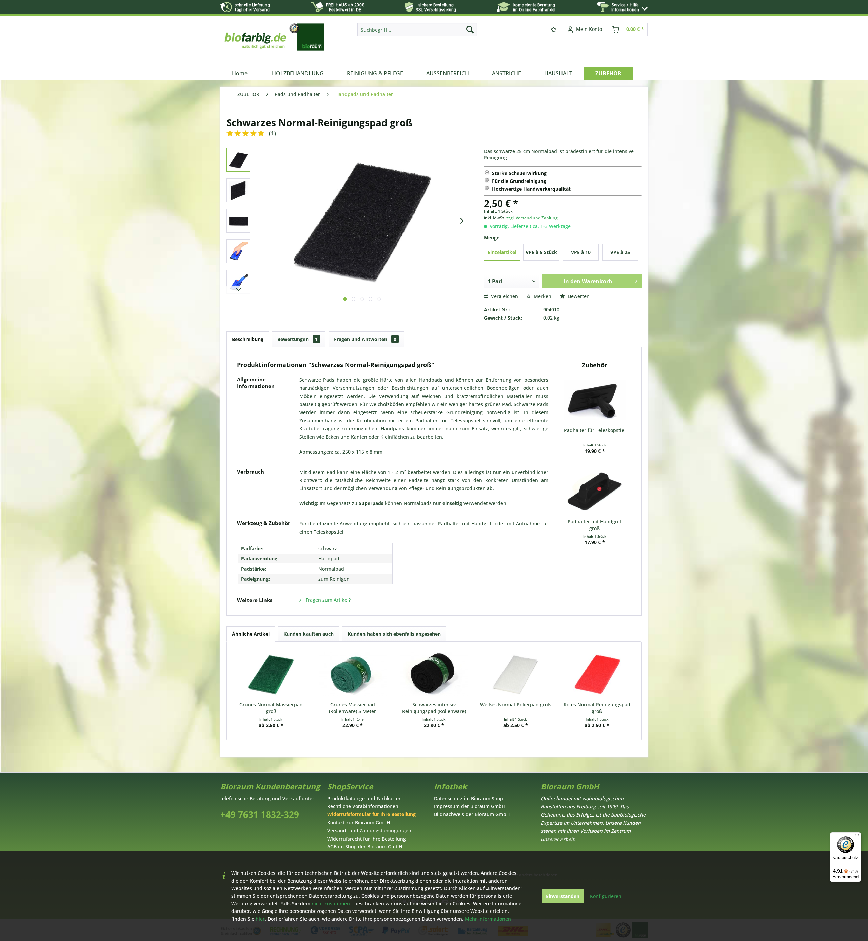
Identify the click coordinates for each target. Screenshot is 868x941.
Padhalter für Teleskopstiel (595, 430)
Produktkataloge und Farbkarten (364, 798)
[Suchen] (470, 29)
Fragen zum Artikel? (327, 600)
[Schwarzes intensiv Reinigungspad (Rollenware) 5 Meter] (434, 674)
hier (260, 919)
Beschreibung (247, 339)
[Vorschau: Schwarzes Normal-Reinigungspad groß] (238, 160)
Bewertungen (297, 339)
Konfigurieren (606, 896)
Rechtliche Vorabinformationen (362, 806)
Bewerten (578, 296)
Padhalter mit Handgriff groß (595, 525)
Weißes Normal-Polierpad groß (515, 704)
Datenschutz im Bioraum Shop (468, 798)
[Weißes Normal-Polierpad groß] (515, 674)
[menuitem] (629, 8)
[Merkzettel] (553, 29)
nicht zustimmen (331, 903)
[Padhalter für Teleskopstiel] (595, 400)
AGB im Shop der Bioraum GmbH (364, 846)
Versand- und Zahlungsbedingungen (369, 830)
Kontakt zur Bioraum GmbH (358, 822)
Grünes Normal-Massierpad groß (271, 707)
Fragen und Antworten (365, 339)
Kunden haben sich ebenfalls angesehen (394, 634)
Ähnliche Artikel (251, 634)
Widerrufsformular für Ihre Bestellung (371, 814)
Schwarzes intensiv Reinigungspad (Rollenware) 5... (434, 708)
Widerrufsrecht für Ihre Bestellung (366, 839)
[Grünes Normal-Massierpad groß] (271, 674)
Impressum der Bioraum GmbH (469, 806)
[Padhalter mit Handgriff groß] (595, 491)
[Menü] (857, 836)
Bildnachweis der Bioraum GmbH (472, 814)
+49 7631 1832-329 (259, 815)
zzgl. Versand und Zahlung (532, 218)
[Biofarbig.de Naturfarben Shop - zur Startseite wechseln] (275, 43)
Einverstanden (562, 896)
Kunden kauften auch (308, 634)
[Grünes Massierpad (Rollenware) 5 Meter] (352, 674)
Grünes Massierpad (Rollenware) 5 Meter (352, 707)
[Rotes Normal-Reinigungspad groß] (597, 674)
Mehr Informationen (488, 919)
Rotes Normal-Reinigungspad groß (597, 707)
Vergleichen (504, 296)
